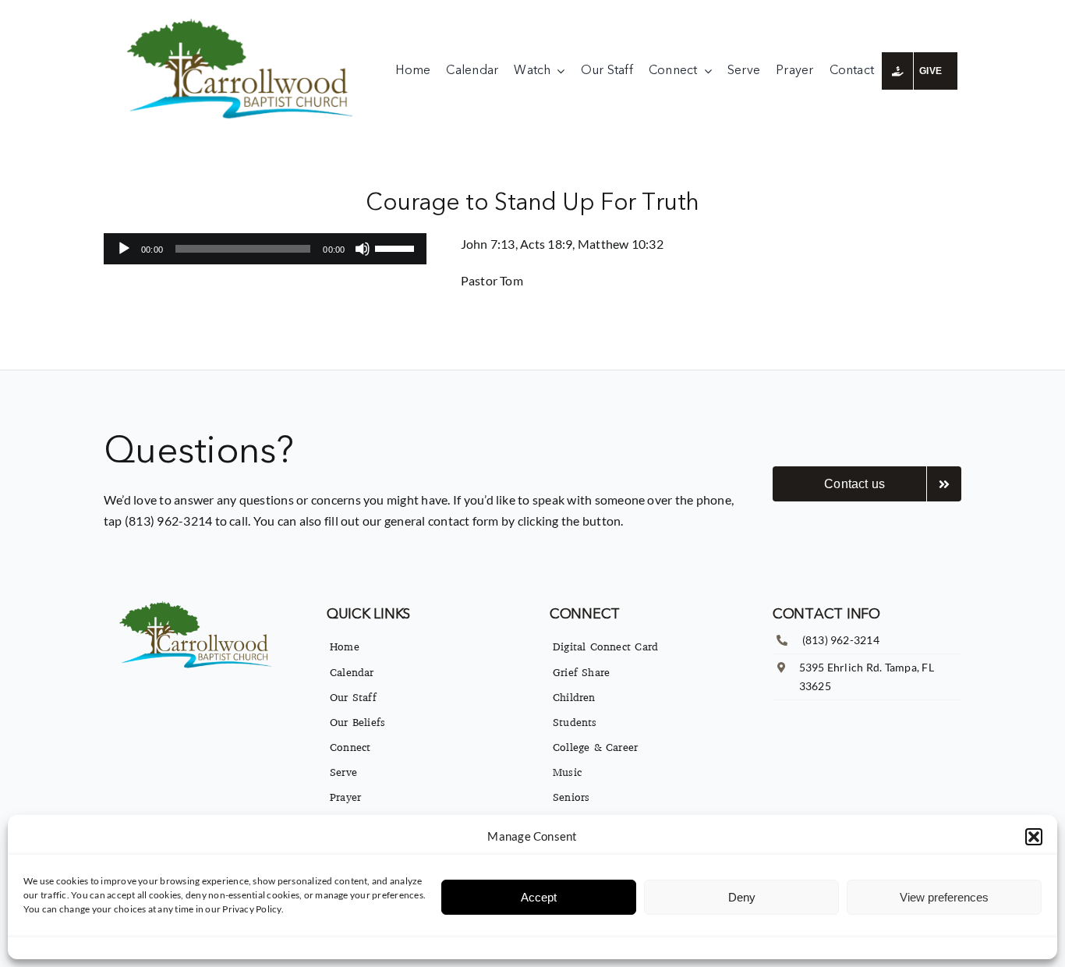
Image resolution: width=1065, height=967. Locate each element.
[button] (1034, 837)
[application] (265, 248)
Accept (539, 897)
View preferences (944, 897)
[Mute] (362, 249)
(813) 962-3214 (840, 639)
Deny (741, 897)
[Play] (124, 249)
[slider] (397, 247)
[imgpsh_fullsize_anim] (244, 21)
